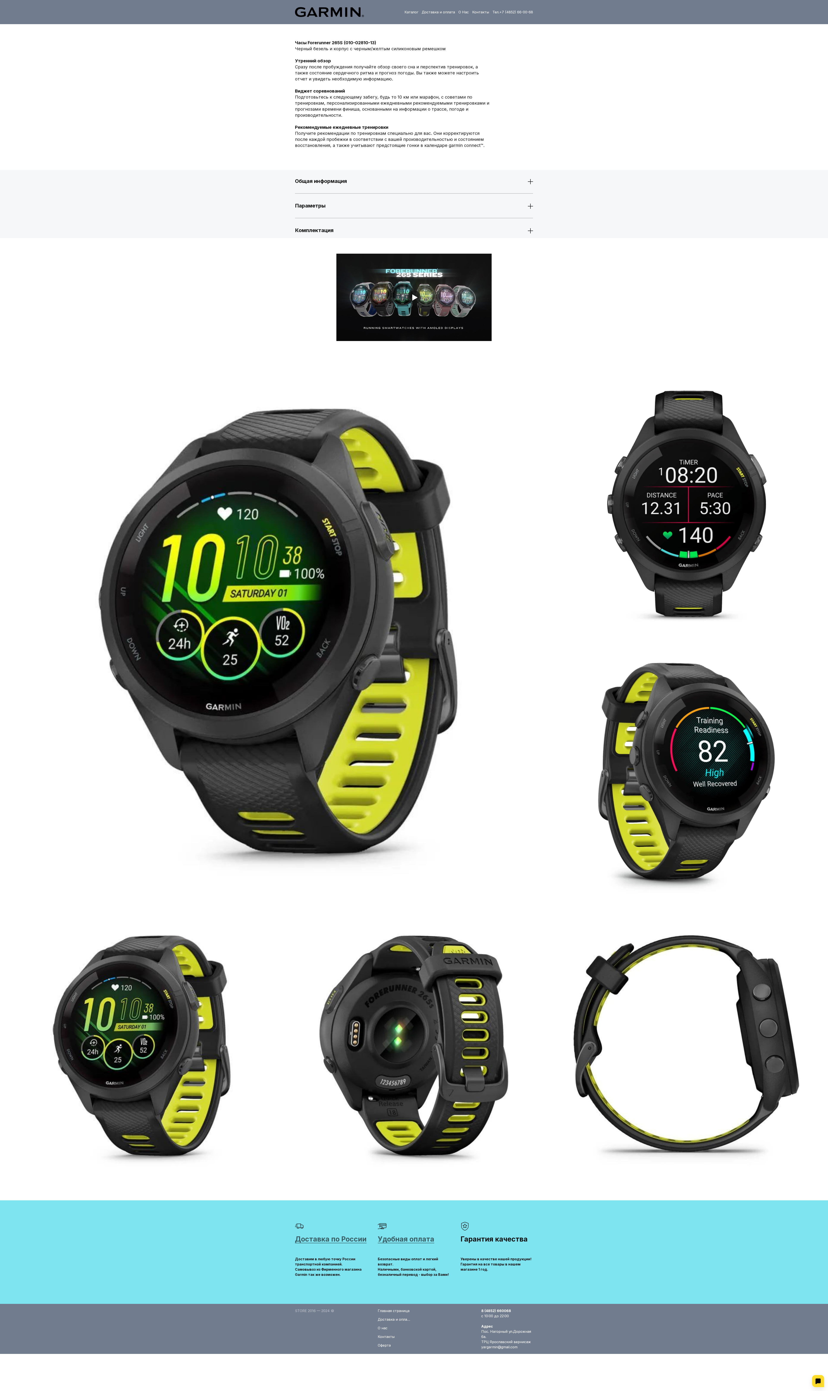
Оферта (384, 1345)
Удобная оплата (406, 1239)
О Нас (463, 12)
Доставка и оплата (438, 12)
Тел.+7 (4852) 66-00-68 (512, 12)
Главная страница (393, 1311)
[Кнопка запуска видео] (414, 297)
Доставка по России (331, 1239)
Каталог (411, 12)
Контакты (480, 12)
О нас (382, 1328)
